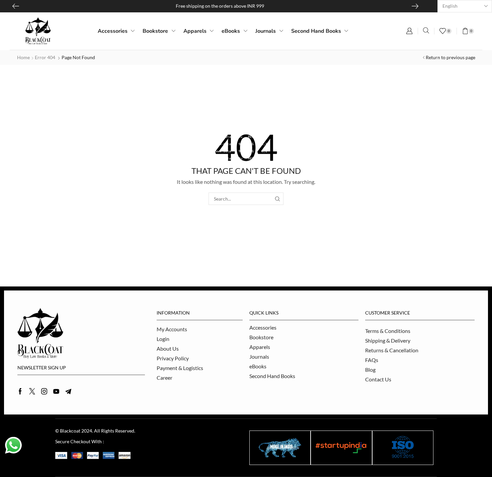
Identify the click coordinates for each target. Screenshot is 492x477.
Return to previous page (450, 57)
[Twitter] (32, 391)
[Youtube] (56, 391)
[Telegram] (68, 391)
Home (23, 57)
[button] (409, 31)
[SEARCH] (277, 199)
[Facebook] (20, 391)
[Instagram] (44, 391)
